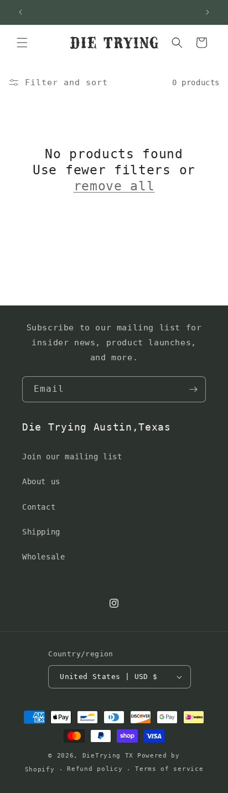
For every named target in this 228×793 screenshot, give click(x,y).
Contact (38, 506)
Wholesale (43, 556)
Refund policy (94, 769)
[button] (22, 42)
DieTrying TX (107, 755)
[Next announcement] (207, 12)
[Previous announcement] (20, 12)
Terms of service (169, 769)
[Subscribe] (193, 389)
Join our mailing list (72, 456)
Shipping (41, 531)
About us (41, 481)
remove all (114, 186)
